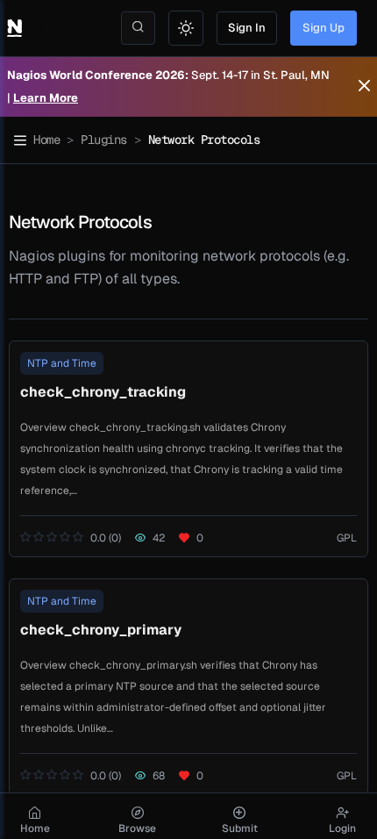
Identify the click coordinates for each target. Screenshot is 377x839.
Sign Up (323, 27)
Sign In (247, 27)
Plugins (104, 139)
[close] (364, 87)
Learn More (45, 97)
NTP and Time (61, 363)
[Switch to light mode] (185, 28)
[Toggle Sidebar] (20, 140)
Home (46, 139)
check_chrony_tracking (103, 392)
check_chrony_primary (100, 629)
